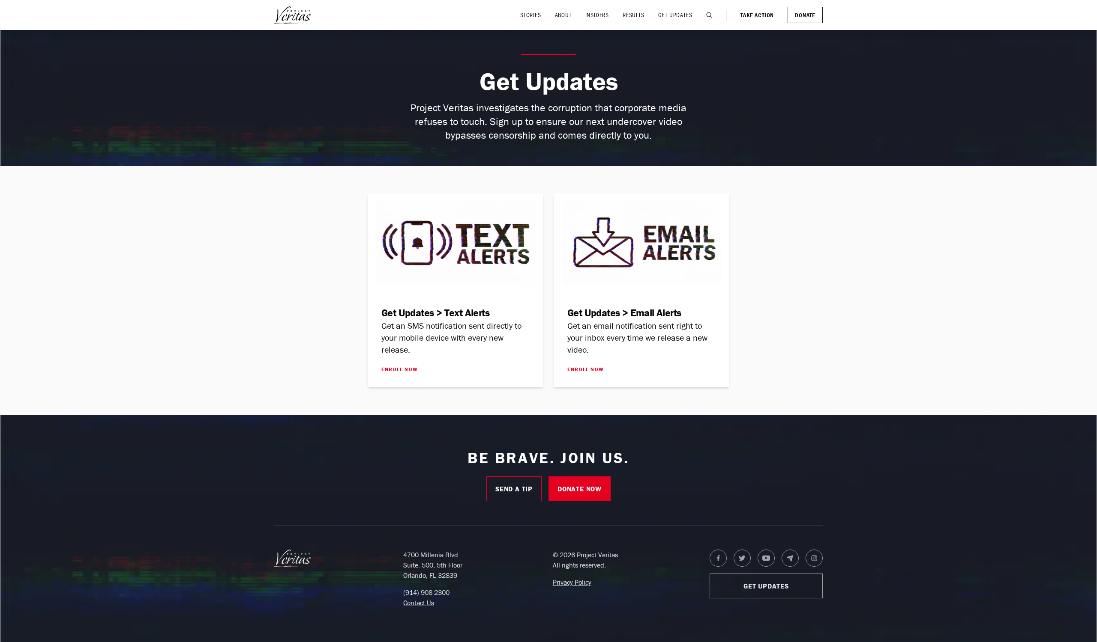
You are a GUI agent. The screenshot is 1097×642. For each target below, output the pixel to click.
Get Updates (675, 15)
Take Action (757, 15)
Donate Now (579, 488)
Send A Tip (514, 488)
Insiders (597, 15)
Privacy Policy (572, 582)
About (563, 15)
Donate (805, 15)
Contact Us (418, 602)
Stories (530, 15)
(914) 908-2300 (426, 592)
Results (633, 15)
